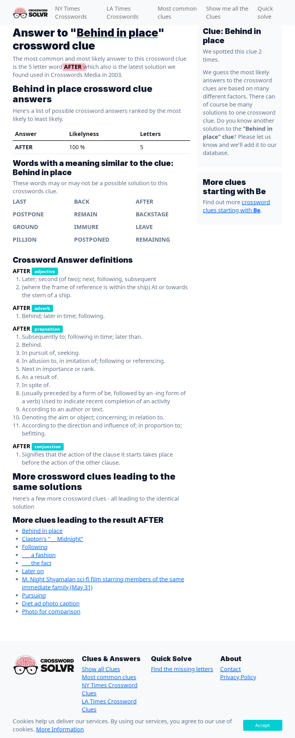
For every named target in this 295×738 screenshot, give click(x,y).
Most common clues (177, 12)
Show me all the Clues (227, 12)
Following (35, 547)
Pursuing (34, 595)
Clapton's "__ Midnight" (52, 539)
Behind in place (42, 531)
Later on (33, 571)
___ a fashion (39, 555)
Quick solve (265, 12)
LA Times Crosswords (123, 12)
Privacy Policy (238, 677)
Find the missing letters (182, 669)
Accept (262, 725)
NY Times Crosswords (71, 12)
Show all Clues (101, 669)
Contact (230, 669)
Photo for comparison (51, 611)
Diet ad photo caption (51, 603)
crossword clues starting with (236, 206)
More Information (60, 729)
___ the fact (36, 563)
